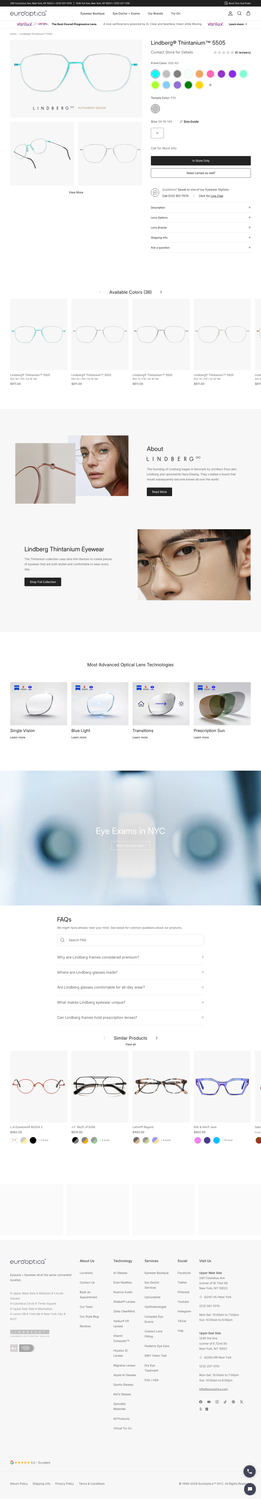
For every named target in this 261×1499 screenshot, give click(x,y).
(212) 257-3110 (209, 1366)
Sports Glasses (123, 1384)
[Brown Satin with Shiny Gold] (24, 1140)
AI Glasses (120, 1273)
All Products (121, 1418)
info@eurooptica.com (213, 1389)
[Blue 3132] (155, 1140)
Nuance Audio (122, 1292)
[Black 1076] (146, 1140)
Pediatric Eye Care (157, 1346)
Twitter (182, 1282)
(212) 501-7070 (178, 196)
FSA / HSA (152, 1380)
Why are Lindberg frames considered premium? (98, 957)
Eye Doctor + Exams (126, 13)
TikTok (182, 1321)
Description (158, 207)
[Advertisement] (31, 1209)
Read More (159, 491)
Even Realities (122, 1282)
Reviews (85, 1326)
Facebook (184, 1273)
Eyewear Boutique (93, 13)
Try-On (175, 13)
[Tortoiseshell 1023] (136, 1140)
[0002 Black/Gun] (75, 1140)
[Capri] (216, 1140)
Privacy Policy (64, 1483)
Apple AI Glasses (124, 1375)
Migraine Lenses (124, 1365)
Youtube (183, 1301)
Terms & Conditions (92, 1483)
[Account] (229, 13)
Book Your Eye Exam (130, 845)
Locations (86, 1273)
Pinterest (183, 1292)
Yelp (181, 1330)
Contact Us (87, 1282)
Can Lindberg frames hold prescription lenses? (97, 1017)
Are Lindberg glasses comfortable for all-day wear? (101, 987)
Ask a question (160, 247)
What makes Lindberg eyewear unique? (91, 1002)
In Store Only (201, 160)
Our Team (86, 1306)
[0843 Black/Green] (94, 1140)
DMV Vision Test (156, 1355)
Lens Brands (159, 227)
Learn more (17, 737)
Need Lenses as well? (201, 173)
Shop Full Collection (43, 582)
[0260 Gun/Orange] (85, 1140)
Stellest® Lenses (124, 1301)
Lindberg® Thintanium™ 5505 (36, 33)
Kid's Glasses (122, 1394)
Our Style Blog (89, 1316)
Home (13, 33)
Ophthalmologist (155, 1306)
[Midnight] (207, 1140)
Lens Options (159, 217)
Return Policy (19, 1483)
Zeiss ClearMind (124, 1311)
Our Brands (155, 13)
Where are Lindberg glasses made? (87, 972)
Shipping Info (159, 237)
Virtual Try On (122, 1428)
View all (130, 1044)
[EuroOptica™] (28, 13)
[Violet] (198, 1140)
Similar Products (130, 1038)
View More (76, 192)
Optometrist (152, 1297)
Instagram (184, 1311)
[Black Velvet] (33, 1140)
